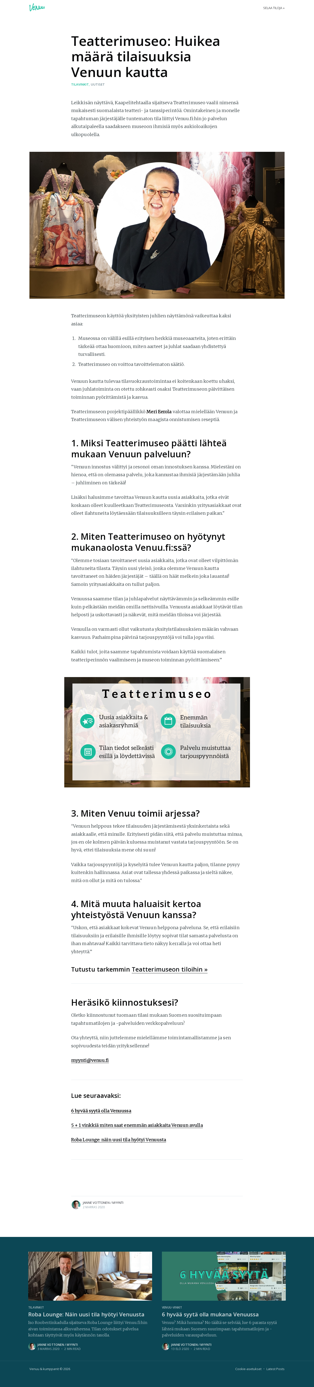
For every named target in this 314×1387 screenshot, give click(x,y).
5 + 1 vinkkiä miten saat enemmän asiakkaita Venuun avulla (137, 1125)
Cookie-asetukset (248, 1369)
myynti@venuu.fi (90, 1060)
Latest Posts (275, 1369)
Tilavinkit (80, 84)
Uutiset (98, 84)
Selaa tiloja (272, 8)
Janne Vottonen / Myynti (103, 1202)
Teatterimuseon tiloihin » (170, 969)
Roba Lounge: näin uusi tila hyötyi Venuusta (118, 1140)
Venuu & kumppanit (44, 1369)
